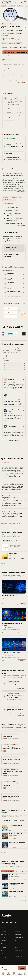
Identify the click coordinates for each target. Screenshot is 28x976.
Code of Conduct (19, 957)
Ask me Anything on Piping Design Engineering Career (16, 891)
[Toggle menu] (25, 2)
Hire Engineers (5, 957)
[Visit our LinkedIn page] (3, 922)
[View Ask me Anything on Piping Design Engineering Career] (5, 894)
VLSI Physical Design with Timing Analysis (12, 624)
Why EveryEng (5, 954)
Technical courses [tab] (7, 871)
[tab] (7, 540)
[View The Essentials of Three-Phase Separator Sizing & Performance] (5, 836)
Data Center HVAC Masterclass (17, 842)
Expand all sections (10, 250)
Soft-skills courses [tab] (19, 871)
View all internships (16, 296)
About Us (3, 950)
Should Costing (13, 553)
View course (22, 603)
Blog (16, 940)
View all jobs (5, 296)
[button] (14, 471)
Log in (17, 2)
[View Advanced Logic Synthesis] (14, 587)
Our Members (5, 960)
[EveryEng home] (6, 2)
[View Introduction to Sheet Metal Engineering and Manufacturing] (5, 886)
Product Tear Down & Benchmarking (14, 545)
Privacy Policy (18, 950)
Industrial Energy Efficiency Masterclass (16, 825)
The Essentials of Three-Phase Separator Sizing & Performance (17, 834)
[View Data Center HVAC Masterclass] (5, 845)
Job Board (3, 937)
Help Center (18, 934)
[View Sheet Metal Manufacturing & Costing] (5, 877)
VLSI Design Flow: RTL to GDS (11, 653)
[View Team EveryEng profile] (3, 598)
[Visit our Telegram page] (15, 922)
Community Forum (19, 931)
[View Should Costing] (5, 556)
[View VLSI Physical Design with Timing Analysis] (14, 614)
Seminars (3, 943)
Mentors (3, 940)
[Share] (25, 27)
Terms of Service (19, 954)
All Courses (4, 931)
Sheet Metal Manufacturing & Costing (16, 875)
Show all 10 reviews (14, 440)
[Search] (21, 2)
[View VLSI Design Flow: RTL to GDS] (14, 644)
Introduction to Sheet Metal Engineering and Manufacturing (17, 883)
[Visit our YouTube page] (11, 922)
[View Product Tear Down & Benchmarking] (5, 547)
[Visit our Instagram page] (7, 922)
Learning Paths (5, 934)
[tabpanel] (14, 554)
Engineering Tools (19, 937)
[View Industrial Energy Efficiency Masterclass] (5, 828)
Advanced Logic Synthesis (10, 595)
